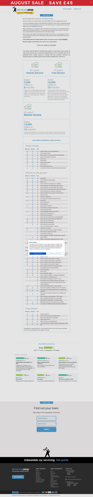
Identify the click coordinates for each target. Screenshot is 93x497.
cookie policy (42, 249)
